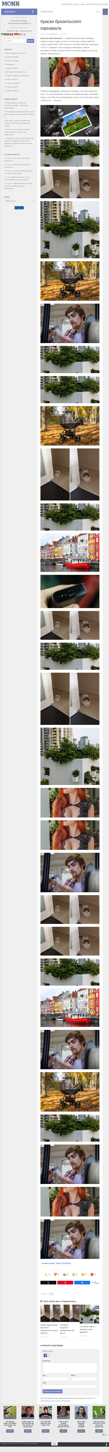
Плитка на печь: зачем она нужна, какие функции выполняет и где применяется (17, 132)
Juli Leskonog (51, 34)
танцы (51, 1294)
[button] (45, 1356)
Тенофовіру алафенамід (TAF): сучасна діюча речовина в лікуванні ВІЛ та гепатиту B (19, 114)
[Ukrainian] (2, 34)
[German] (16, 34)
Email (73, 1375)
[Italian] (19, 34)
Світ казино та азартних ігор (16, 72)
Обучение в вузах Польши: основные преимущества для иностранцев (18, 186)
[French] (13, 34)
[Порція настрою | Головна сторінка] (10, 3)
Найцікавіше (46, 12)
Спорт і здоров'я (12, 79)
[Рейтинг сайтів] (19, 209)
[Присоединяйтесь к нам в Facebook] (33, 11)
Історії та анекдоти (12, 60)
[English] (10, 34)
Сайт (44, 1383)
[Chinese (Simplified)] (8, 34)
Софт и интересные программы (17, 75)
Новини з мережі (12, 68)
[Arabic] (5, 34)
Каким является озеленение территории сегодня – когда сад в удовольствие (16, 105)
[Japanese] (21, 34)
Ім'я (44, 1375)
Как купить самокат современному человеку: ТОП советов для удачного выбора (17, 123)
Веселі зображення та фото (16, 53)
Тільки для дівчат (12, 87)
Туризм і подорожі (12, 90)
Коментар (47, 1361)
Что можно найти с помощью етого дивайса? (87, 1329)
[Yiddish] (24, 34)
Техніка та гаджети (12, 83)
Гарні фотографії (12, 57)
